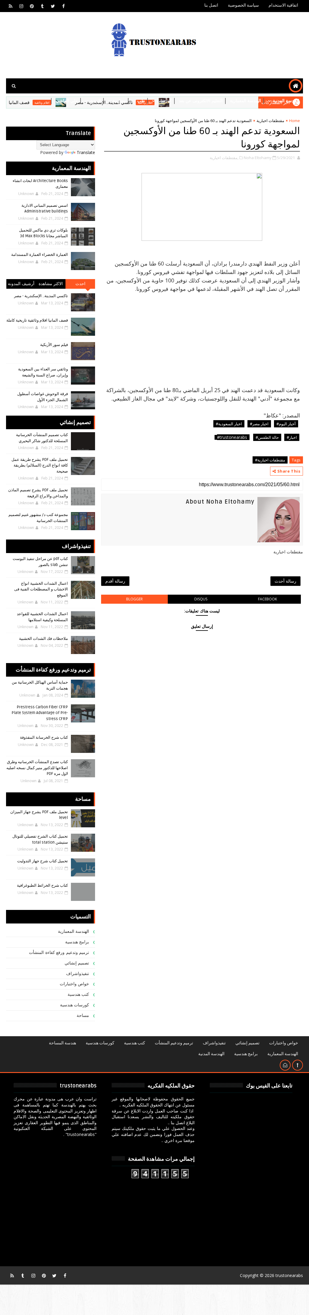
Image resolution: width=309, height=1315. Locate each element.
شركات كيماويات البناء (279, 115)
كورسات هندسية (74, 1005)
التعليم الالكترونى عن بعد (201, 100)
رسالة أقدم (115, 581)
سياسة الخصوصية (243, 5)
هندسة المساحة (62, 1043)
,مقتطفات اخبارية (224, 157)
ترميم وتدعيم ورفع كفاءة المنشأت (59, 952)
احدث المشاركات (80, 285)
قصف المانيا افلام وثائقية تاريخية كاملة (37, 320)
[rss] (10, 6)
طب (141, 100)
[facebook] (63, 6)
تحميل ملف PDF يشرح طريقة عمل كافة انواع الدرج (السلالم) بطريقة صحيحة (39, 465)
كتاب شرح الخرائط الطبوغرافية (42, 885)
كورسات (164, 100)
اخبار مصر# (259, 423)
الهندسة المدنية (286, 100)
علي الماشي (67, 100)
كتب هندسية (78, 994)
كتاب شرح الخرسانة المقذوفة (44, 737)
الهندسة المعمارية (245, 100)
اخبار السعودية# (229, 423)
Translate (86, 152)
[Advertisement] (202, 335)
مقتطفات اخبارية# (270, 460)
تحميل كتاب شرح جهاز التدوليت (42, 861)
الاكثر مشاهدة (51, 283)
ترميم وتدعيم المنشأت (174, 1043)
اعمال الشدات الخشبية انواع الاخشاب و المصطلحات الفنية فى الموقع (41, 589)
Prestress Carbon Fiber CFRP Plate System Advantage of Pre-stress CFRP (39, 713)
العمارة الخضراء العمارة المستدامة (39, 254)
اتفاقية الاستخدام (283, 5)
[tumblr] (42, 6)
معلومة (119, 100)
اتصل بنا (211, 5)
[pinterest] (31, 6)
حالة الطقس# (267, 437)
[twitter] (52, 6)
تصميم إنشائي (77, 963)
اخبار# (292, 437)
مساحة (83, 1015)
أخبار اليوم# (286, 423)
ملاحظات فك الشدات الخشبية (43, 638)
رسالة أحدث (285, 581)
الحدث (95, 100)
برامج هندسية (77, 942)
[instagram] (21, 6)
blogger (134, 599)
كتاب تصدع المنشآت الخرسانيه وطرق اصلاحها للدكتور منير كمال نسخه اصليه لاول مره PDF (37, 768)
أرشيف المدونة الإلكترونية (21, 285)
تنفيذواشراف (77, 973)
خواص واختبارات (74, 983)
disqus (200, 599)
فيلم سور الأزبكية (54, 344)
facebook (267, 599)
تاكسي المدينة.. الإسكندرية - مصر (41, 296)
